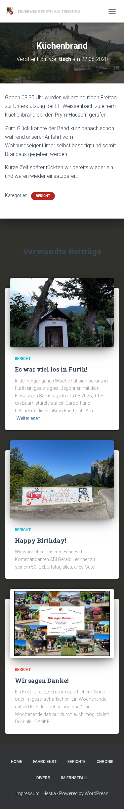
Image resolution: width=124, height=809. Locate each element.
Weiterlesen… (30, 418)
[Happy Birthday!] (62, 478)
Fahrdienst (45, 761)
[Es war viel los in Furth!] (62, 312)
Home (16, 761)
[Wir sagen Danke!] (62, 623)
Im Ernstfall (74, 778)
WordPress (96, 793)
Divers (43, 778)
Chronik (105, 761)
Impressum (28, 793)
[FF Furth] (46, 11)
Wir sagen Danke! (41, 680)
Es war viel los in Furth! (51, 369)
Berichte (76, 761)
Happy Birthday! (40, 540)
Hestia (49, 793)
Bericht (43, 196)
